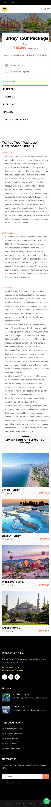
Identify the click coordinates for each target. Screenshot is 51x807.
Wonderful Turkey (13, 581)
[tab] (25, 82)
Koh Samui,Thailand (13, 734)
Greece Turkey (11, 627)
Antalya (8, 287)
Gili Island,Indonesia (13, 729)
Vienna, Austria (11, 739)
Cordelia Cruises (20, 707)
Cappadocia (10, 233)
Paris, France (10, 744)
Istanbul (8, 152)
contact (16, 2)
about (6, 2)
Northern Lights (20, 694)
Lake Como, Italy (12, 749)
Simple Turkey (10, 489)
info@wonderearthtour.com (12, 670)
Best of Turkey (11, 535)
